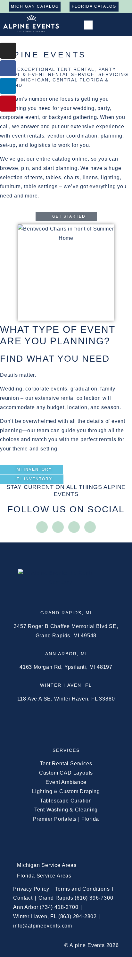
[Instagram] (8, 51)
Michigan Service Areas (47, 865)
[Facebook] (8, 68)
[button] (88, 25)
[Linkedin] (8, 86)
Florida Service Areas (44, 875)
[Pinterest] (8, 104)
